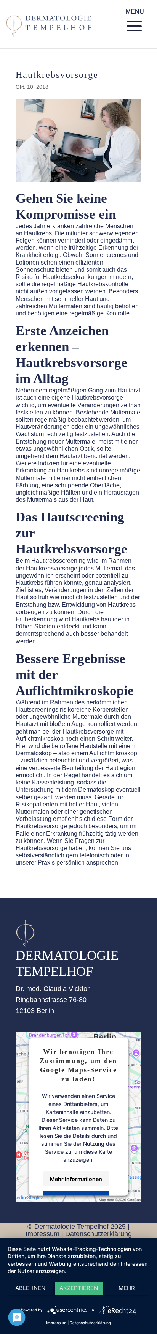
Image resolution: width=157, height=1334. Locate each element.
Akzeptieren (78, 1287)
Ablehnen (30, 1287)
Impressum (42, 1234)
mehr (127, 1287)
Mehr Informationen (76, 1178)
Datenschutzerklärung (98, 1234)
